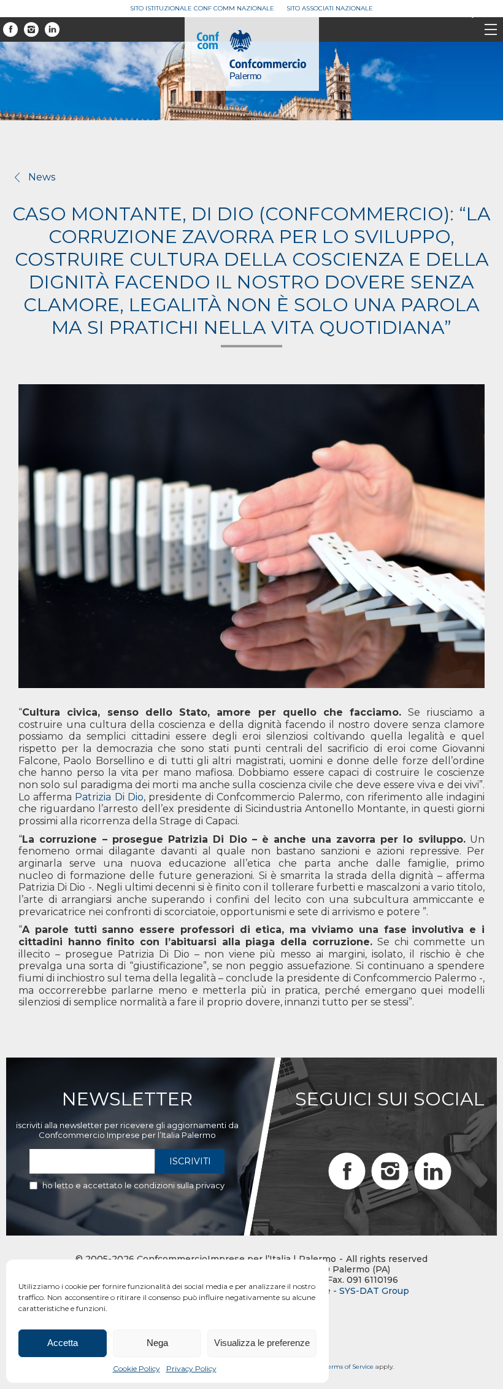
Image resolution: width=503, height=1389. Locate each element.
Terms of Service (349, 1367)
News (41, 177)
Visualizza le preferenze (262, 1342)
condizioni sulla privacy (179, 1185)
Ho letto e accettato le (133, 1185)
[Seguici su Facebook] (10, 29)
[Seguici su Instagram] (31, 29)
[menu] (490, 30)
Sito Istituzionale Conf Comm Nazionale (202, 8)
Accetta (62, 1342)
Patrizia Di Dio (109, 797)
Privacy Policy (191, 1368)
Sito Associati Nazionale (329, 8)
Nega (157, 1342)
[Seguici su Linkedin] (52, 29)
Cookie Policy (136, 1368)
